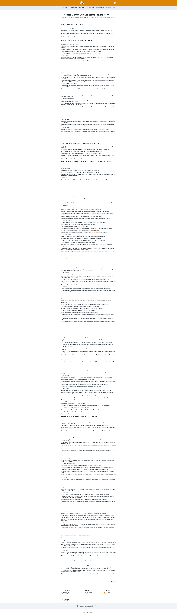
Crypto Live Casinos (89, 592)
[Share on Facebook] (111, 582)
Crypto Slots (88, 594)
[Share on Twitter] (113, 582)
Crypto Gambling (81, 7)
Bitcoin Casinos (64, 7)
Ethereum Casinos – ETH (66, 600)
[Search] (115, 3)
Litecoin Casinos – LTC (65, 598)
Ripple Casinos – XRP (65, 594)
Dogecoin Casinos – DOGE (66, 599)
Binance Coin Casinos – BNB (66, 593)
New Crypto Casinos (90, 7)
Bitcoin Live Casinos (108, 593)
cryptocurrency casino (95, 232)
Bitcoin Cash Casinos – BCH (66, 595)
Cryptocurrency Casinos (110, 7)
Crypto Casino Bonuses (100, 7)
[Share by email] (115, 582)
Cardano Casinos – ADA (65, 592)
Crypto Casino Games (73, 7)
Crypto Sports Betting (89, 593)
